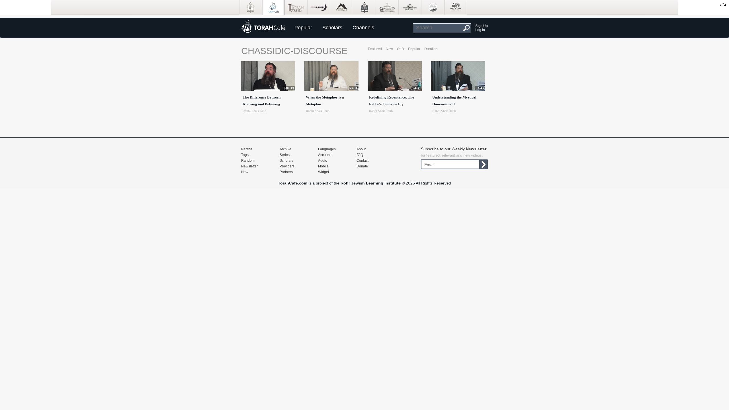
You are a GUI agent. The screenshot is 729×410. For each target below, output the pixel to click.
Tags (245, 155)
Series (285, 155)
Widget (323, 172)
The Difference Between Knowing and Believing (261, 100)
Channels (363, 27)
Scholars (332, 27)
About (361, 149)
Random (248, 161)
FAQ (360, 155)
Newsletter (249, 166)
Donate (362, 166)
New (389, 49)
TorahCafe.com (292, 183)
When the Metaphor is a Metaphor (325, 100)
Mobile (323, 166)
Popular (303, 27)
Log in (480, 30)
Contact (362, 161)
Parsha (246, 149)
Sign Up (481, 26)
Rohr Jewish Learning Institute (371, 183)
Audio (322, 161)
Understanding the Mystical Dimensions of (454, 100)
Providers (287, 166)
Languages (327, 149)
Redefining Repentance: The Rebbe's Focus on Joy (391, 100)
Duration (431, 49)
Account (324, 155)
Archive (285, 149)
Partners (286, 172)
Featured (375, 49)
